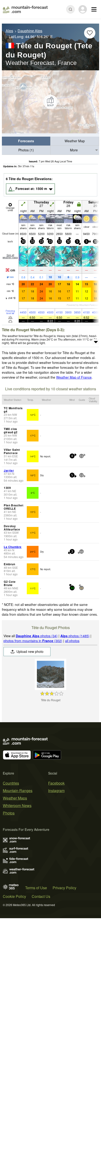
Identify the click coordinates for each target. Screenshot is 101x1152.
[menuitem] (26, 141)
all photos (72, 640)
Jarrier (9, 470)
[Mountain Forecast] (25, 9)
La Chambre (13, 547)
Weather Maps (15, 798)
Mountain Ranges (17, 790)
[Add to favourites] (89, 33)
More (74, 150)
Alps (9, 31)
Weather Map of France (74, 377)
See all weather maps (10, 256)
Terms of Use (36, 887)
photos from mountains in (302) (33, 640)
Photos (9, 813)
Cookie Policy (14, 896)
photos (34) (37, 635)
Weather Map (75, 141)
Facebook (56, 783)
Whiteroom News (17, 805)
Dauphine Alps (30, 31)
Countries (11, 783)
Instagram (56, 790)
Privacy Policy (64, 887)
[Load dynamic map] (50, 102)
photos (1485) (74, 635)
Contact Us (41, 896)
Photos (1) (26, 150)
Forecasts (26, 141)
